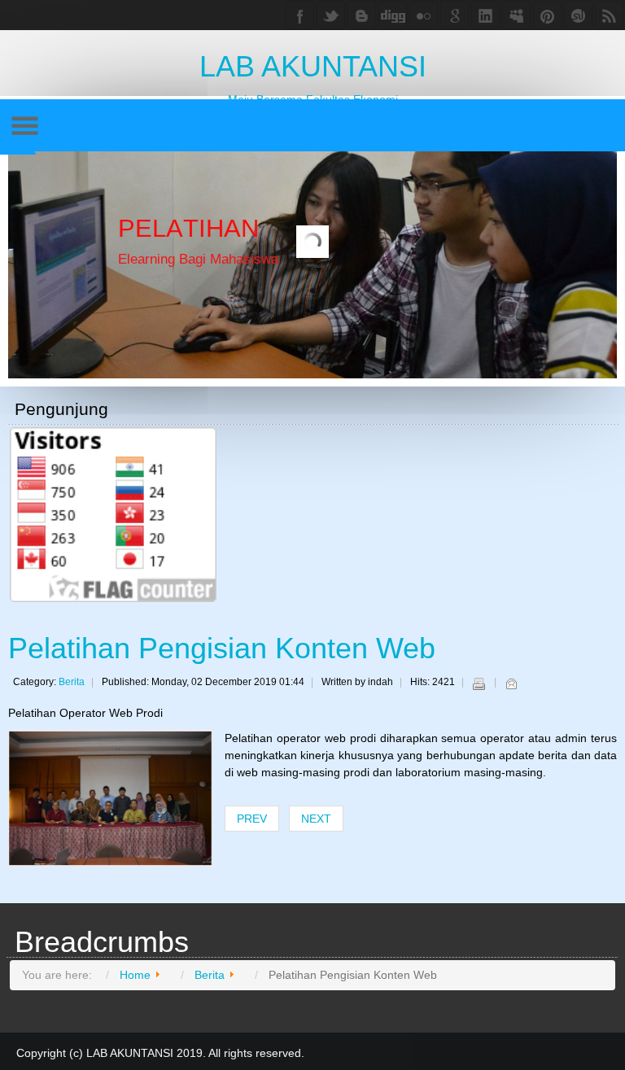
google (454, 15)
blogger (361, 15)
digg (392, 15)
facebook (299, 15)
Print (478, 683)
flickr (423, 15)
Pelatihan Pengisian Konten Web (221, 648)
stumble (578, 15)
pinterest (547, 15)
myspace (516, 15)
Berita (72, 682)
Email (511, 683)
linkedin (485, 15)
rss (609, 15)
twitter (330, 15)
